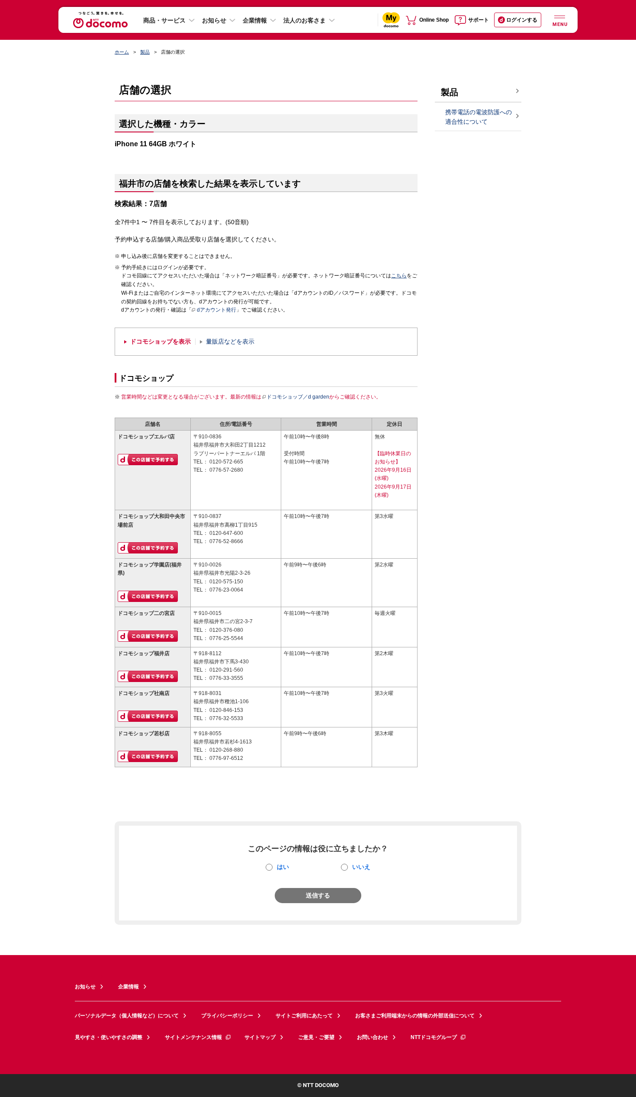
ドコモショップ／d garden (298, 397)
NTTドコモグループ (434, 1037)
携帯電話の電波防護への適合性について (478, 117)
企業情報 (255, 20)
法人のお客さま (304, 20)
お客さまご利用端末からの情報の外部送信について (415, 1016)
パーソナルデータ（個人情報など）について (127, 1016)
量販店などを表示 (230, 341)
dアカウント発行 (216, 310)
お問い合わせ (372, 1037)
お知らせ (214, 20)
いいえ (361, 866)
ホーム (122, 52)
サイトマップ (260, 1037)
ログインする (521, 20)
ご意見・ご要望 (316, 1037)
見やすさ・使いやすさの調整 (108, 1037)
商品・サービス (164, 20)
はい (283, 866)
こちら (399, 276)
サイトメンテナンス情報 (193, 1037)
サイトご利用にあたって (304, 1016)
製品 (145, 52)
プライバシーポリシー (227, 1016)
